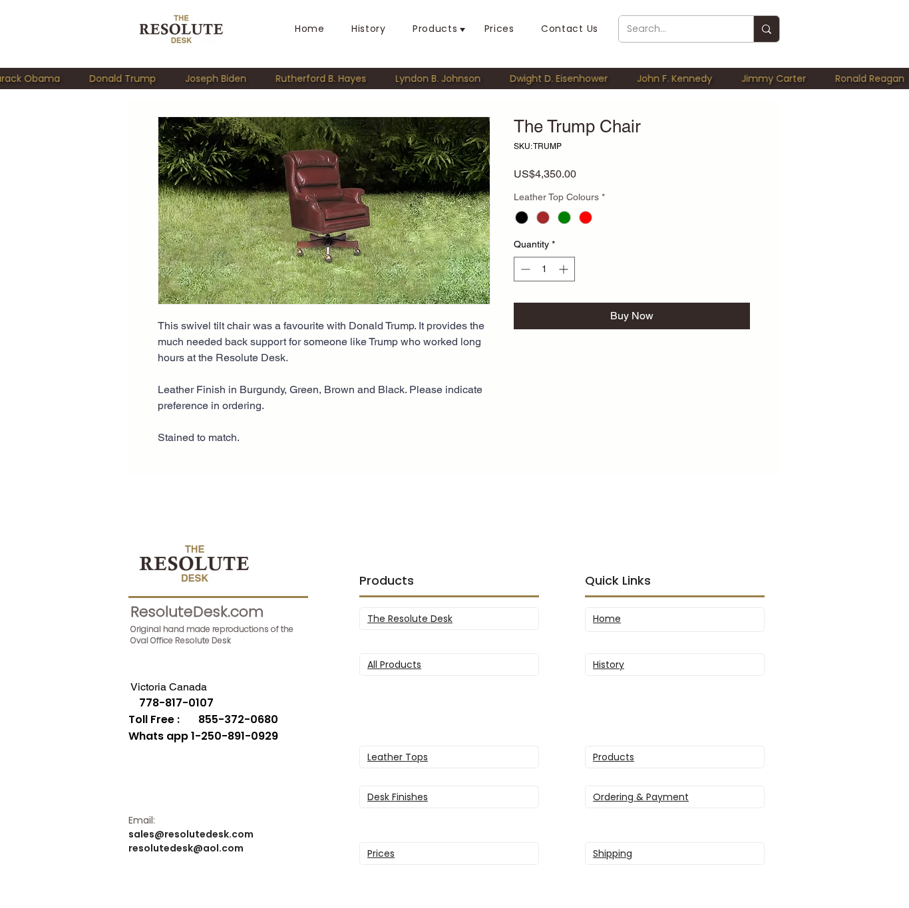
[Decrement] (524, 269)
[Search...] (766, 29)
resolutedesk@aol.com (186, 848)
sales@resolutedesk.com (191, 834)
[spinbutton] (544, 269)
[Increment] (564, 269)
